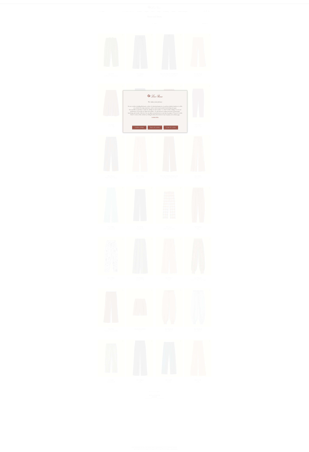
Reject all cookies (155, 127)
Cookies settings (139, 127)
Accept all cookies (171, 127)
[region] (155, 111)
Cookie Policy (155, 117)
